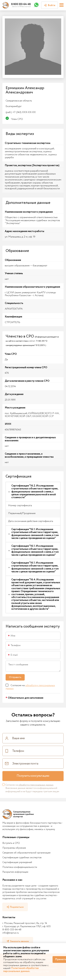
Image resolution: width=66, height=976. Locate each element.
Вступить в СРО (11, 843)
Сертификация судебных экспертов (21, 857)
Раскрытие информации (15, 872)
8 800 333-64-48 (21, 4)
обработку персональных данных (30, 687)
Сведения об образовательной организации (26, 853)
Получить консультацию (33, 776)
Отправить (15, 677)
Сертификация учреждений (17, 862)
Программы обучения (14, 848)
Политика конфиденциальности (19, 867)
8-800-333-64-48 (11, 929)
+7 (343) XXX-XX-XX (21, 112)
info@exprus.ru (10, 933)
